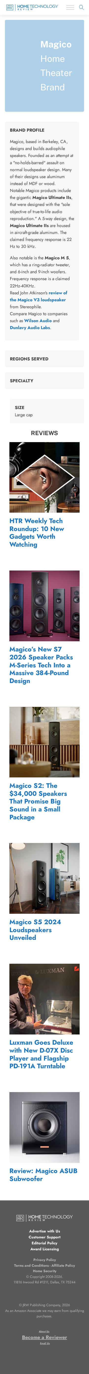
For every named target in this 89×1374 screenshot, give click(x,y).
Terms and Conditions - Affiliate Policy (44, 1265)
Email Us (45, 1343)
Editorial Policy (44, 1243)
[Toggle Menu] (70, 7)
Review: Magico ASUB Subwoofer (43, 1175)
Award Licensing (44, 1249)
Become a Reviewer (44, 1337)
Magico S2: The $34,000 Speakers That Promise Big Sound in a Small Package (38, 801)
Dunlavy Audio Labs (30, 327)
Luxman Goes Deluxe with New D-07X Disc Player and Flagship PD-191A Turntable (41, 1054)
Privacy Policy (44, 1259)
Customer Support (45, 1237)
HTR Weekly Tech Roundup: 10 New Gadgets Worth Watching (36, 533)
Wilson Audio (38, 320)
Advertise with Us (44, 1231)
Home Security (44, 1270)
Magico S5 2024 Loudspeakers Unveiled (35, 930)
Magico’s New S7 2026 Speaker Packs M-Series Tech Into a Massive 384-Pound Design (41, 665)
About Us (44, 1331)
